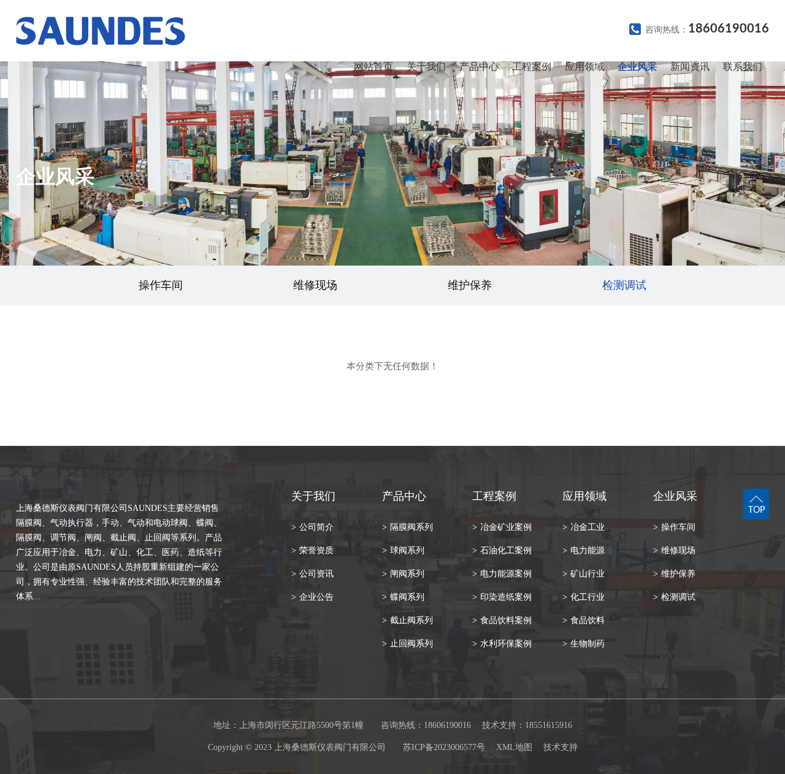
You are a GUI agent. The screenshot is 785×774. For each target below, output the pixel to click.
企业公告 (312, 597)
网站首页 (373, 66)
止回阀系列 (407, 643)
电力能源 (583, 550)
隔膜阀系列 (407, 527)
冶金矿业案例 (502, 527)
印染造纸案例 (502, 597)
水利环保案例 (502, 643)
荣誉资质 (312, 550)
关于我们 (426, 66)
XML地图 (514, 747)
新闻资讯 (690, 66)
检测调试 (624, 285)
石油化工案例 (502, 550)
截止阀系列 (407, 620)
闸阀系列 (403, 573)
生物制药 (583, 643)
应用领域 (584, 66)
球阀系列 (403, 550)
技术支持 (560, 747)
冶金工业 (583, 527)
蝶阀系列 (403, 597)
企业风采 (637, 66)
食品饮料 (583, 620)
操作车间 (161, 285)
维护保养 (470, 285)
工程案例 (531, 66)
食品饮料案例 (502, 620)
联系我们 (742, 66)
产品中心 (479, 66)
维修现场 (315, 285)
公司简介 (312, 527)
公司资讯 (312, 573)
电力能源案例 (502, 573)
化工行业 (583, 597)
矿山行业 (583, 573)
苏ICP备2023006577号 (444, 747)
